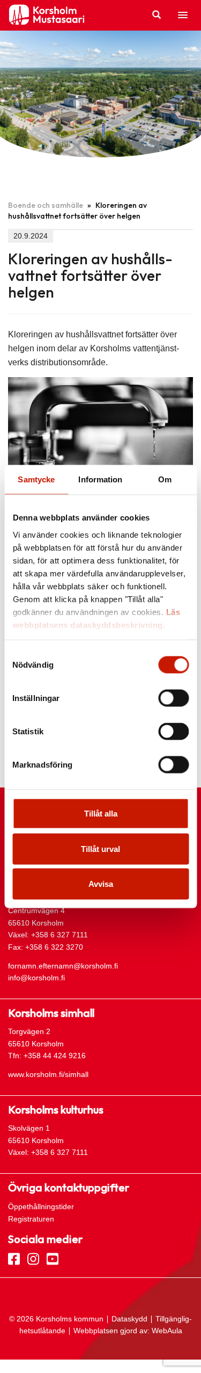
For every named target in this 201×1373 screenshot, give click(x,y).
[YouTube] (52, 1258)
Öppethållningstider (41, 1206)
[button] (183, 15)
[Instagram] (33, 1258)
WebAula (167, 1330)
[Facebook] (14, 1258)
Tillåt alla (100, 813)
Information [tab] (100, 479)
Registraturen (31, 1219)
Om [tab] (165, 479)
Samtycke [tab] (36, 479)
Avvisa (100, 883)
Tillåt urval (100, 848)
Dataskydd (129, 1318)
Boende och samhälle (45, 205)
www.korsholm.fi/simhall (48, 1074)
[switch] (173, 698)
